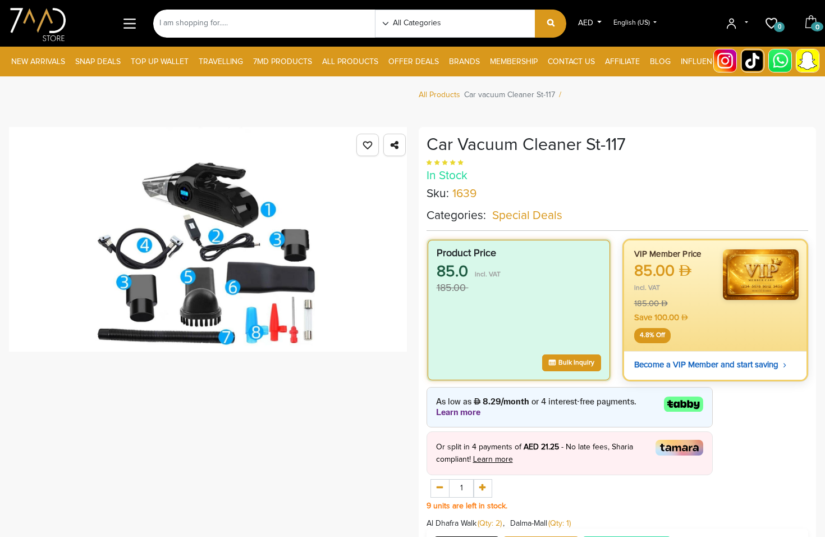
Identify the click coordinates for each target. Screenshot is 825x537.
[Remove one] (440, 488)
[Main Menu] (129, 23)
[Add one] (482, 488)
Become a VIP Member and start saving (710, 364)
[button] (367, 145)
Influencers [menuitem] (706, 62)
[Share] (394, 145)
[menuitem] (38, 62)
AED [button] (586, 23)
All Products (439, 95)
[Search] (551, 24)
